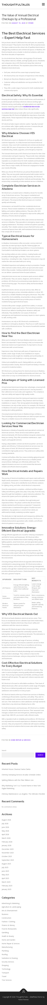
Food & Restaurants (9, 929)
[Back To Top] (24, 991)
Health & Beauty (8, 936)
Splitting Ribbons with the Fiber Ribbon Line (18, 780)
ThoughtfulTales (16, 4)
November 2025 (8, 853)
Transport (5, 973)
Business (5, 914)
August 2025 (6, 864)
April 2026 (5, 834)
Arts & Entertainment (9, 910)
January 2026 (6, 845)
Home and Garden (8, 940)
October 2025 (7, 856)
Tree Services (7, 980)
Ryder (31, 23)
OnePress (33, 997)
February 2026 (7, 842)
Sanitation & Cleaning (10, 958)
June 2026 (5, 827)
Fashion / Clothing (8, 921)
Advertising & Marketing (10, 903)
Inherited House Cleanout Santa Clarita (16, 769)
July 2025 (5, 867)
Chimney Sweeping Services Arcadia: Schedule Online (21, 775)
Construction (6, 918)
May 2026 (5, 831)
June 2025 (5, 871)
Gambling (5, 932)
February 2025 (7, 886)
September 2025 (8, 860)
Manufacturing (7, 947)
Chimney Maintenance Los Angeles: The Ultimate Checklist (23, 794)
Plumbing (5, 951)
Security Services (8, 962)
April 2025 (5, 878)
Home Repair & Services (21, 740)
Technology (6, 969)
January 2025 (6, 889)
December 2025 (8, 849)
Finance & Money (8, 925)
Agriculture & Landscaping (11, 907)
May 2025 (5, 875)
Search (4, 750)
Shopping (5, 965)
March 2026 (6, 838)
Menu (43, 4)
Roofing (5, 954)
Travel (4, 976)
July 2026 (5, 823)
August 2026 (6, 820)
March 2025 (6, 882)
